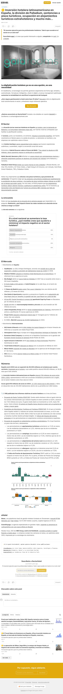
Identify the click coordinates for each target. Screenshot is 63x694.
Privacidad (28, 682)
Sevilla (6, 304)
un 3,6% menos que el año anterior (43, 384)
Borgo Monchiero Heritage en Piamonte (44, 332)
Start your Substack (25, 686)
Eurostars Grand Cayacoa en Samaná (16, 338)
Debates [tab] (18, 615)
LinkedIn (6, 39)
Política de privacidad (42, 576)
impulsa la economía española (42, 136)
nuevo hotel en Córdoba (27, 279)
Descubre (42, 99)
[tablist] (9, 594)
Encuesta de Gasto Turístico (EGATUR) (17, 397)
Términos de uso (32, 574)
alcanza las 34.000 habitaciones (28, 320)
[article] (31, 624)
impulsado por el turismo (16, 369)
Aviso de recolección (43, 682)
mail (54, 36)
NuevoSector (7, 550)
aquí (12, 36)
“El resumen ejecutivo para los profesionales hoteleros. (16, 637)
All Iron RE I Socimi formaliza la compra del (18, 299)
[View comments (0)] (8, 26)
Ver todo (5, 658)
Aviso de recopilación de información (26, 576)
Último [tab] (12, 615)
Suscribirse (47, 2)
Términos (34, 682)
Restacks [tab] (13, 594)
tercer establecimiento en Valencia (39, 310)
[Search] (60, 614)
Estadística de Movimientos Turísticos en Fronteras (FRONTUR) (25, 409)
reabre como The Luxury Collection (29, 289)
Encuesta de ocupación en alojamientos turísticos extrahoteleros (25, 421)
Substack (23, 690)
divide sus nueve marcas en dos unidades (31, 165)
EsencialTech (7, 552)
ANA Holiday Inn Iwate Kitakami (34, 327)
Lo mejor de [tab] (5, 615)
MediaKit (52, 114)
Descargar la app (39, 686)
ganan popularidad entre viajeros (27, 144)
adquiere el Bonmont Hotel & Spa (24, 315)
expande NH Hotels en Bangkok (24, 348)
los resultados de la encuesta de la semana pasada (25, 201)
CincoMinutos (7, 548)
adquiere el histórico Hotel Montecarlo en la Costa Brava (34, 274)
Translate (5, 6)
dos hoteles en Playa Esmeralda (37, 340)
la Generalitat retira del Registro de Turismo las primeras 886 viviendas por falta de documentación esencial (30, 188)
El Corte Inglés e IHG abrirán (13, 284)
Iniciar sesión (56, 2)
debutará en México (26, 346)
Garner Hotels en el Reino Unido (28, 354)
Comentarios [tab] (5, 594)
